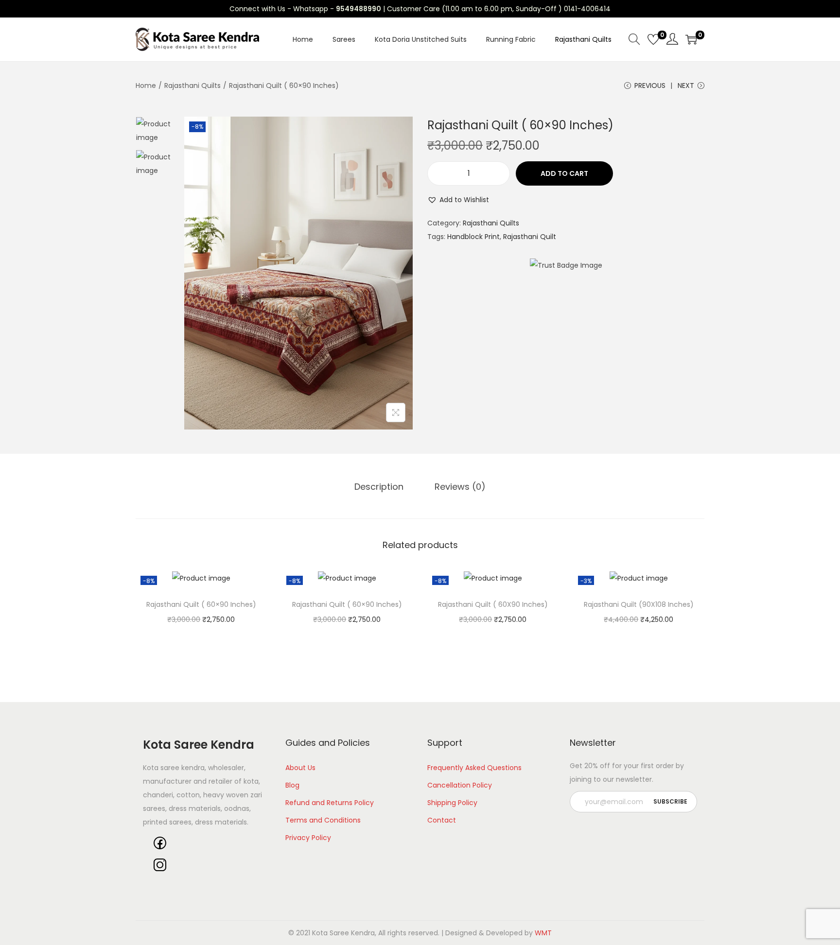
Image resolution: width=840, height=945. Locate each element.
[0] (653, 39)
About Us (300, 768)
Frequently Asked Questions (474, 768)
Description (378, 487)
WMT (543, 933)
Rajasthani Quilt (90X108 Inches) (639, 604)
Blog (292, 785)
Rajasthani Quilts (192, 85)
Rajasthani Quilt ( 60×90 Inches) (201, 604)
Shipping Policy (452, 803)
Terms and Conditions (323, 820)
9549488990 (358, 9)
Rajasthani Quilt (529, 236)
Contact (441, 820)
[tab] (378, 487)
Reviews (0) (460, 487)
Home (146, 85)
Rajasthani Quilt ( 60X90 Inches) (493, 604)
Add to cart (564, 173)
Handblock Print (473, 236)
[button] (458, 199)
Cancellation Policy (459, 785)
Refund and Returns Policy (329, 803)
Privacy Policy (308, 837)
